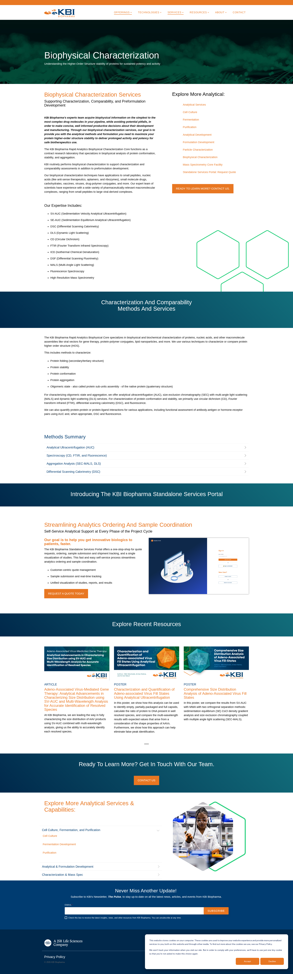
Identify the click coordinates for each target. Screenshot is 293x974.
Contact (239, 12)
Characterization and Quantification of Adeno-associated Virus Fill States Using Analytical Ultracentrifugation (144, 693)
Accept (247, 961)
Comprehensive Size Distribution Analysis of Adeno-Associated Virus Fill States (215, 693)
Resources (198, 12)
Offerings (122, 12)
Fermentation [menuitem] (191, 119)
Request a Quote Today (66, 593)
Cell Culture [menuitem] (190, 112)
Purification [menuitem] (189, 127)
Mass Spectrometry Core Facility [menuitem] (202, 164)
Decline (272, 961)
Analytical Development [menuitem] (197, 134)
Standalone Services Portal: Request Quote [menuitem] (209, 172)
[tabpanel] (77, 691)
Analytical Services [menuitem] (194, 104)
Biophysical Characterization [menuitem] (200, 157)
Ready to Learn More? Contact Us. (203, 188)
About (219, 12)
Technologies (148, 12)
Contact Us (146, 780)
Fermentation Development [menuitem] (59, 844)
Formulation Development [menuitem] (198, 142)
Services (174, 12)
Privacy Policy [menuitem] (54, 957)
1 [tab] (145, 745)
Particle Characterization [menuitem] (198, 149)
